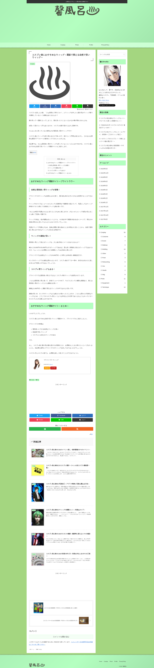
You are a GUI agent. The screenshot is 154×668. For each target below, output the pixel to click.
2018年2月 (104, 198)
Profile (116, 661)
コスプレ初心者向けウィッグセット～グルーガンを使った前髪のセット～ (112, 119)
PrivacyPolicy (122, 661)
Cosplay (32, 379)
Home (100, 661)
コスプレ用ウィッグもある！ (57, 170)
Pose (113, 257)
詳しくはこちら (104, 100)
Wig (38, 379)
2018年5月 (104, 185)
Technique (113, 287)
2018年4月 (104, 190)
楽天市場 (53, 368)
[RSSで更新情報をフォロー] (77, 429)
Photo (113, 279)
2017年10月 (104, 215)
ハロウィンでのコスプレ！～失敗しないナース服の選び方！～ (112, 140)
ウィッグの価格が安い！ (56, 168)
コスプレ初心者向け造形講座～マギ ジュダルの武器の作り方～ (111, 147)
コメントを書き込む (61, 637)
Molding (113, 249)
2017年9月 (104, 219)
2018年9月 (104, 177)
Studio (113, 270)
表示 (34, 152)
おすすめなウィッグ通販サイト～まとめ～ (60, 173)
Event (113, 241)
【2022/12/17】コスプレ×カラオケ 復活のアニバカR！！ (112, 126)
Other (113, 253)
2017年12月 (104, 206)
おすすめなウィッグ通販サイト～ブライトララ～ (62, 162)
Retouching (113, 262)
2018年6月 (104, 181)
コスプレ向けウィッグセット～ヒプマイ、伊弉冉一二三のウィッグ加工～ (112, 133)
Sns (113, 266)
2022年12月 (104, 173)
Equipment (113, 283)
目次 (58, 159)
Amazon (47, 368)
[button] (124, 54)
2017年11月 (104, 211)
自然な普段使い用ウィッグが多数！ (59, 165)
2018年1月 (104, 202)
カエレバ (51, 364)
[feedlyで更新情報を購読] (45, 429)
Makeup (113, 245)
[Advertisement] (77, 30)
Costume (113, 236)
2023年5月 (104, 169)
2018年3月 (104, 194)
